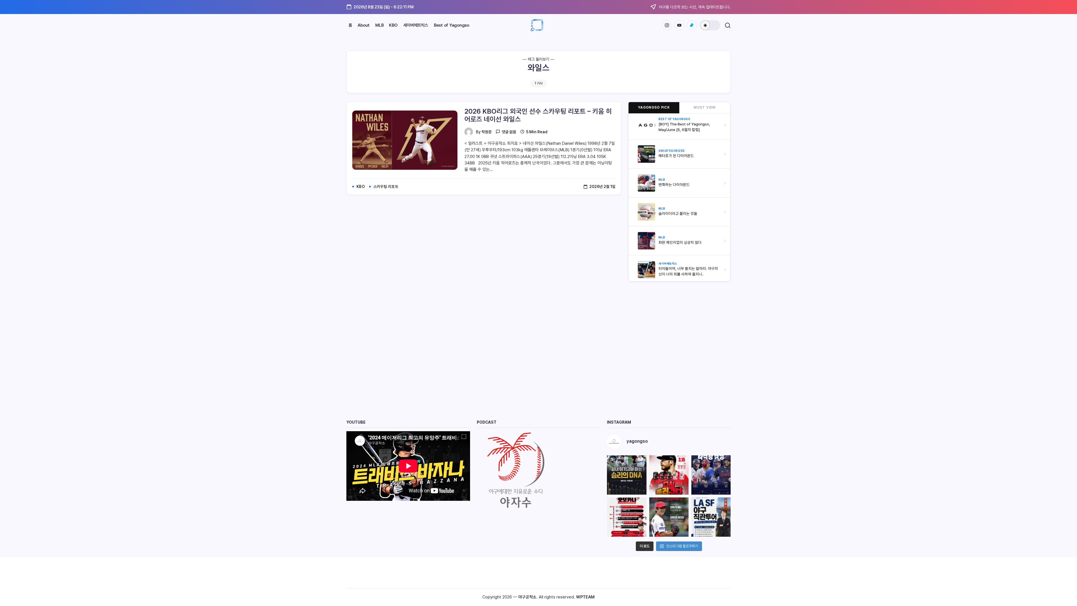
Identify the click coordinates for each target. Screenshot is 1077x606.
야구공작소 (527, 597)
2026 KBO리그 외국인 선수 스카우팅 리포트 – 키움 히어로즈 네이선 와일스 (538, 115)
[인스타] (667, 25)
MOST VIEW (705, 107)
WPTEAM (585, 597)
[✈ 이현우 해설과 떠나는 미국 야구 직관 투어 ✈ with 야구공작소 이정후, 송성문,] (711, 517)
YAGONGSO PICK (654, 107)
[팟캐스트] (692, 25)
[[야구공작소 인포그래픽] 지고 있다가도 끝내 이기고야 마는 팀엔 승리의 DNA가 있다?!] (626, 475)
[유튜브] (679, 25)
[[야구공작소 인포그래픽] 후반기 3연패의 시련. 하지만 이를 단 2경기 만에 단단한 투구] (669, 475)
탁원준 (487, 132)
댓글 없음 (509, 132)
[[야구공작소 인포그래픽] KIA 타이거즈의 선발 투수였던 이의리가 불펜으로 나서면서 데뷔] (669, 517)
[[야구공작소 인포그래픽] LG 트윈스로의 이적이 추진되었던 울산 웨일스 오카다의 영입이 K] (626, 517)
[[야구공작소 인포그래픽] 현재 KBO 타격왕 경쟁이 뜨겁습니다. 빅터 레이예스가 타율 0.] (711, 475)
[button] (710, 25)
